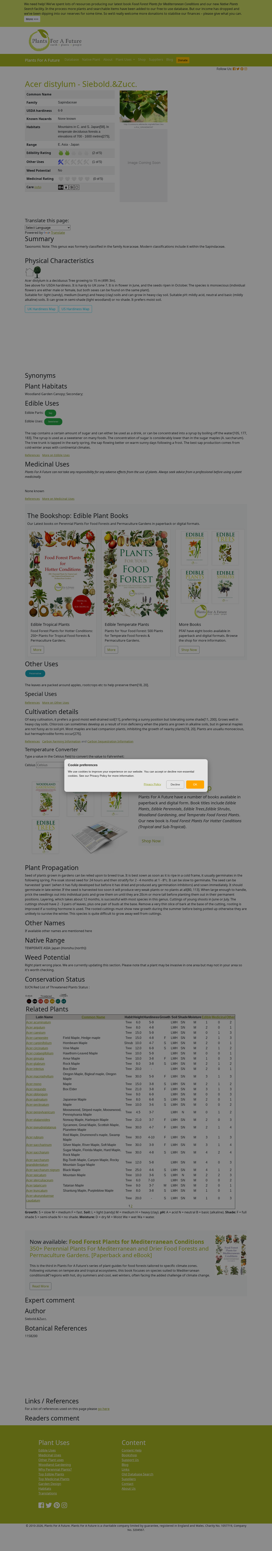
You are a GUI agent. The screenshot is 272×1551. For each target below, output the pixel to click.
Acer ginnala (35, 1058)
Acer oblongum (37, 1094)
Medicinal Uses (49, 1455)
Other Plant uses (51, 1460)
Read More (40, 1286)
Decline (175, 784)
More (37, 650)
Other (230, 1017)
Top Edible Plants (51, 1474)
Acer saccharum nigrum (43, 1170)
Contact (127, 1484)
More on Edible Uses (56, 455)
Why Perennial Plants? (55, 1469)
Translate (58, 232)
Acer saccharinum (39, 1145)
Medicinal (219, 1017)
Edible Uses (47, 1450)
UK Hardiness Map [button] (41, 309)
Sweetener (53, 421)
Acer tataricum (36, 1185)
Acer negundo (36, 1089)
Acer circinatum (37, 1048)
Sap (50, 413)
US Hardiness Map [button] (75, 309)
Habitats (44, 1488)
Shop (142, 59)
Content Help (132, 1450)
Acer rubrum (34, 1137)
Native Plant (91, 59)
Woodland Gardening (54, 1464)
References (32, 455)
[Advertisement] (230, 158)
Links (125, 1469)
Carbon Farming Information (61, 741)
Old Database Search (137, 1474)
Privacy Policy (152, 784)
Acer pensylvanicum (40, 1112)
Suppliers (156, 59)
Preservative (35, 673)
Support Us (130, 1460)
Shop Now (189, 650)
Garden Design (49, 1484)
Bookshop (129, 1455)
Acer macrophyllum (39, 1076)
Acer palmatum (36, 1099)
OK (195, 784)
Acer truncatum (36, 1190)
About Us (129, 1488)
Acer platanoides (38, 1119)
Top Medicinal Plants (53, 1479)
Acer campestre (37, 1038)
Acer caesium (35, 1032)
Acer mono (33, 1084)
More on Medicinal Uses (58, 499)
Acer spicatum (36, 1175)
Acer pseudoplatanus (41, 1127)
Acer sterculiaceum (39, 1180)
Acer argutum (35, 1027)
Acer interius (35, 1069)
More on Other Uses (55, 702)
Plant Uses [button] (124, 59)
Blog (169, 59)
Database (72, 59)
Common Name (93, 1017)
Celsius (30, 765)
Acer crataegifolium (39, 1053)
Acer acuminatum (38, 1022)
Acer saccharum (37, 1152)
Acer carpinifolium (39, 1043)
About (108, 59)
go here (104, 1409)
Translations (47, 1493)
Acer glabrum (35, 1063)
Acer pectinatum (37, 1104)
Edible (206, 1017)
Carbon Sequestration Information (110, 741)
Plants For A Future (42, 60)
